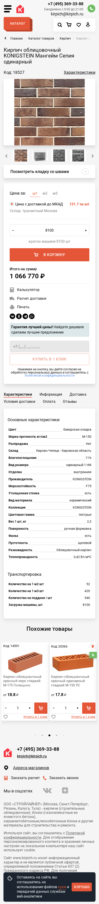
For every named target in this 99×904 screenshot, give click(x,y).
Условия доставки (19, 401)
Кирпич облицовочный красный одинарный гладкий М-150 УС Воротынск (70, 681)
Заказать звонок (64, 778)
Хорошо (82, 887)
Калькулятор (28, 290)
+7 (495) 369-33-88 (65, 4)
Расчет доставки (31, 298)
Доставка (78, 394)
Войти (88, 25)
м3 (55, 193)
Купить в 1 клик (35, 717)
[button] (92, 156)
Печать (23, 307)
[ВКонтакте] (12, 316)
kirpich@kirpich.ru (67, 14)
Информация (51, 394)
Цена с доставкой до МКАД (52, 204)
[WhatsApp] (32, 316)
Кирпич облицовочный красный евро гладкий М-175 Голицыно (22, 681)
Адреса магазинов (31, 767)
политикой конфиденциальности (50, 375)
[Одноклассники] (19, 316)
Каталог (18, 23)
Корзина (70, 25)
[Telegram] (25, 316)
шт (34, 193)
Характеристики (79, 72)
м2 (45, 193)
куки (62, 887)
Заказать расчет (25, 778)
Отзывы (70, 401)
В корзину (54, 255)
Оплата (49, 401)
